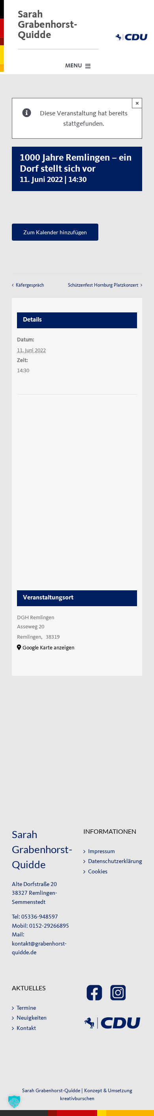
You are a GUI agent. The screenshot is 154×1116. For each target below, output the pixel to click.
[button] (14, 1101)
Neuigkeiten (32, 1018)
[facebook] (94, 988)
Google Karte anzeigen (48, 647)
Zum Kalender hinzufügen (55, 232)
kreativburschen (77, 1098)
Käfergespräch (30, 285)
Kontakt (26, 1028)
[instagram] (118, 988)
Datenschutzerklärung (113, 861)
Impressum (101, 851)
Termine (26, 1008)
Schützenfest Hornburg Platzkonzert (103, 285)
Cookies (97, 871)
